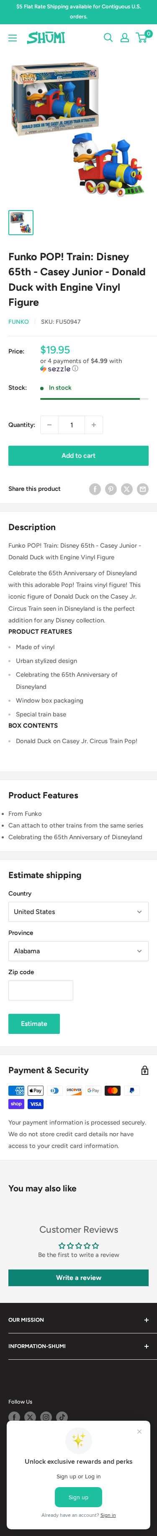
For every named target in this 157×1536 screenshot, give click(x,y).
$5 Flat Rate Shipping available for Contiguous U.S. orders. (78, 11)
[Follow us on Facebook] (14, 1417)
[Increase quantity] (94, 425)
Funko (18, 321)
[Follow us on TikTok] (62, 1417)
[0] (141, 38)
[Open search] (108, 37)
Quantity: (21, 425)
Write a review (78, 1278)
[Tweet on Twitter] (127, 488)
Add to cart (78, 456)
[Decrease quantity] (49, 425)
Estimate (34, 1024)
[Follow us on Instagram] (46, 1417)
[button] (94, 365)
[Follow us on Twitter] (30, 1417)
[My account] (125, 37)
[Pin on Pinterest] (111, 488)
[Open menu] (12, 38)
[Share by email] (143, 488)
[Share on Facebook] (95, 488)
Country (19, 893)
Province (20, 933)
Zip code (21, 972)
